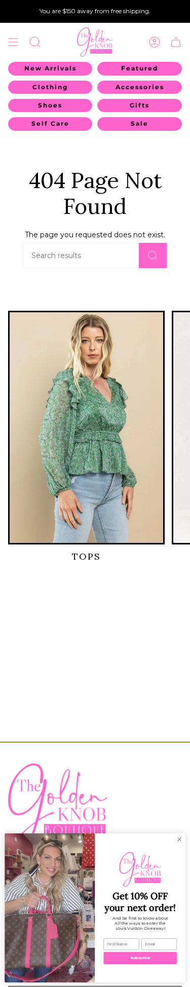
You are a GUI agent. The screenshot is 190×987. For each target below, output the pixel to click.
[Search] (153, 255)
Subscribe (139, 958)
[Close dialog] (179, 839)
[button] (35, 42)
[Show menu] (13, 42)
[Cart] (175, 42)
